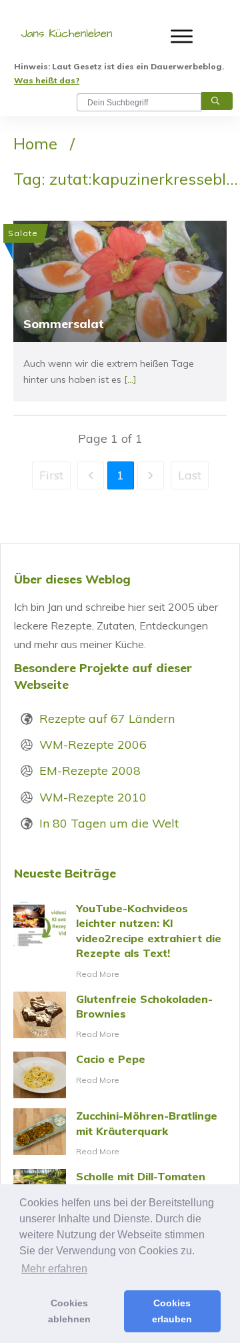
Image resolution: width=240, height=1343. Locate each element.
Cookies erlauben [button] (172, 1311)
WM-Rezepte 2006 (93, 744)
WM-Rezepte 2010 (93, 797)
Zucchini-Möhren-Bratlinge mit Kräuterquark (120, 1133)
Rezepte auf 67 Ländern (107, 718)
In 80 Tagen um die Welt (109, 823)
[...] (130, 379)
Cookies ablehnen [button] (69, 1311)
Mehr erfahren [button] (54, 1268)
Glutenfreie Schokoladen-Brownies (120, 1017)
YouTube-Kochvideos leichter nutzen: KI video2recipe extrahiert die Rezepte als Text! (120, 941)
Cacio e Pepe (120, 1075)
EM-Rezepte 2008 (90, 770)
